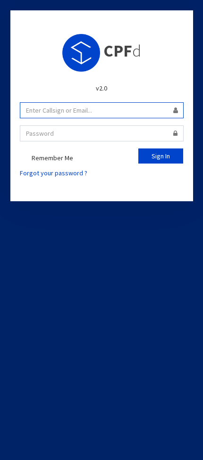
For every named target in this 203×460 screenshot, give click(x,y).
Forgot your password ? (53, 173)
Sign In (161, 156)
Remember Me (51, 158)
